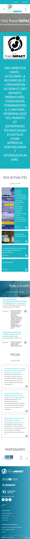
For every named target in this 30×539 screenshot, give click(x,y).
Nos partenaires (5, 515)
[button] (3, 458)
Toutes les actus (14, 183)
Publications (5, 517)
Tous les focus (14, 360)
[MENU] (25, 9)
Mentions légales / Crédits (8, 529)
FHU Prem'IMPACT (9, 537)
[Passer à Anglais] (20, 2)
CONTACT (16, 2)
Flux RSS (4, 532)
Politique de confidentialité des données (11, 527)
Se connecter (25, 2)
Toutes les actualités (6, 513)
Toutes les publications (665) (14, 292)
